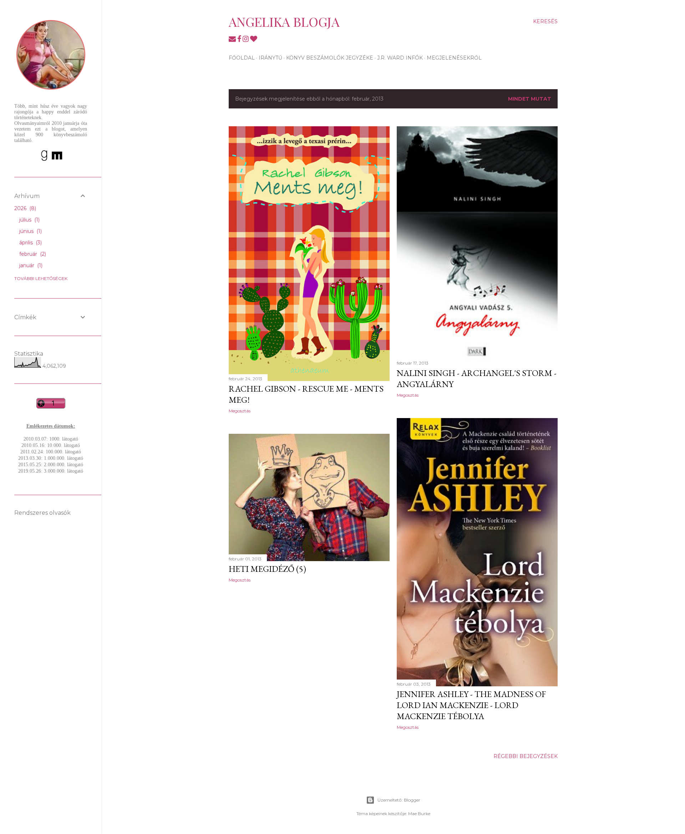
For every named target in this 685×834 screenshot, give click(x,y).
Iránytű (270, 58)
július (28, 220)
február (32, 254)
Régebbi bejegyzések (525, 756)
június (29, 231)
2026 (24, 208)
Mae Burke (419, 813)
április (29, 242)
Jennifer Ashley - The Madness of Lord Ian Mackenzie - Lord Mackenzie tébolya (471, 705)
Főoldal (242, 58)
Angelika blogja (284, 21)
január (30, 265)
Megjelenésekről (454, 58)
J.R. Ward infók (400, 58)
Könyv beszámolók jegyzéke (329, 58)
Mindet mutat (529, 99)
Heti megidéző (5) (267, 568)
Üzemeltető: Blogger (398, 800)
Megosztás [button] (239, 410)
